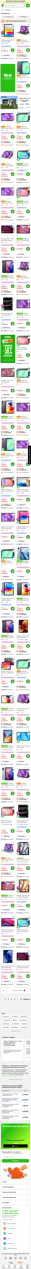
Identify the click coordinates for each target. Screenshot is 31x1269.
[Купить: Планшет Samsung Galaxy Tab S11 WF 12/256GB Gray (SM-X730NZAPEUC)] (28, 355)
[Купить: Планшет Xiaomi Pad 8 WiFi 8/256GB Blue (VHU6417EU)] (13, 976)
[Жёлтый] (7, 37)
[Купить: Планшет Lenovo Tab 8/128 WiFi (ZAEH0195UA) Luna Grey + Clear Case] (28, 249)
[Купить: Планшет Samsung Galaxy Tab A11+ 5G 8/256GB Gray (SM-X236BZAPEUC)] (28, 390)
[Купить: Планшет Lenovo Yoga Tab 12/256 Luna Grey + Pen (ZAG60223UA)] (28, 976)
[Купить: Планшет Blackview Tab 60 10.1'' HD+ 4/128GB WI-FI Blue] (28, 571)
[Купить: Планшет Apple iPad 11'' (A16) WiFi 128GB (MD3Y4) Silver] (13, 50)
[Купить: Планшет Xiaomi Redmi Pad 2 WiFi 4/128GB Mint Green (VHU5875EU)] (13, 793)
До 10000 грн (15, 1023)
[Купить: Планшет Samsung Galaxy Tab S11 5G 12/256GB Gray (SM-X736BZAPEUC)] (13, 831)
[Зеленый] (8, 273)
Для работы (24, 1016)
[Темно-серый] (23, 451)
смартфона (5, 1074)
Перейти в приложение (29, 456)
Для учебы (6, 1027)
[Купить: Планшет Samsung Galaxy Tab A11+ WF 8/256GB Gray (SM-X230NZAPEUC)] (13, 571)
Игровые (15, 1020)
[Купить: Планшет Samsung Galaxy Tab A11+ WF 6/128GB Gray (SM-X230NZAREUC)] (28, 137)
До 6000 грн (23, 1020)
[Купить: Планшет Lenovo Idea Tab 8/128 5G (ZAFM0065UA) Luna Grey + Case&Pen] (28, 719)
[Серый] (7, 199)
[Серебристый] (7, 311)
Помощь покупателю (9, 1192)
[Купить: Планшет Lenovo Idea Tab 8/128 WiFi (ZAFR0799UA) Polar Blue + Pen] (28, 427)
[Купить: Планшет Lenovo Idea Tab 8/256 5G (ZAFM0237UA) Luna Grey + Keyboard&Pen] (28, 286)
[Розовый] (6, 37)
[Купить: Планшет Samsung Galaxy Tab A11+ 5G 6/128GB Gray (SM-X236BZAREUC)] (28, 681)
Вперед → (26, 999)
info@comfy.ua (8, 1219)
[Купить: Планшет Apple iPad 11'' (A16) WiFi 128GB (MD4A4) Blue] (13, 609)
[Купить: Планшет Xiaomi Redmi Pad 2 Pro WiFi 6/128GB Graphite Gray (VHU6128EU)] (13, 427)
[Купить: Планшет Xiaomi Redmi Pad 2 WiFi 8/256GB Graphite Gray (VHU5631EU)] (13, 286)
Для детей (7, 1020)
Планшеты (8, 10)
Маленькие (24, 1023)
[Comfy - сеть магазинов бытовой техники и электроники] (2, 5)
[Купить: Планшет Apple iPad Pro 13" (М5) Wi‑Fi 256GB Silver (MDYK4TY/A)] (28, 831)
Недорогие (6, 1016)
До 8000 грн (6, 1023)
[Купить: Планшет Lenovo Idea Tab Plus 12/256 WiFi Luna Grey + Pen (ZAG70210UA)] (13, 211)
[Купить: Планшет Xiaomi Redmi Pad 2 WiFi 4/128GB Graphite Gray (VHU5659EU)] (13, 646)
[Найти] (28, 5)
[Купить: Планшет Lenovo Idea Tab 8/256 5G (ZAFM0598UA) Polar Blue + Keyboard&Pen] (13, 868)
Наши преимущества (9, 1197)
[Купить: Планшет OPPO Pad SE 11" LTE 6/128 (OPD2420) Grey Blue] (28, 756)
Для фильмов (14, 1027)
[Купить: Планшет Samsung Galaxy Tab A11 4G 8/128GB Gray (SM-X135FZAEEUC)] (13, 464)
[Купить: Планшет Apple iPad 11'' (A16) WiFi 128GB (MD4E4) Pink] (28, 537)
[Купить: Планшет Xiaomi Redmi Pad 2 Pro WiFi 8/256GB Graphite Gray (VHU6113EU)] (28, 609)
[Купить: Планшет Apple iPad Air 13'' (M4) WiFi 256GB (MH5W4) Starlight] (28, 906)
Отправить (15, 1161)
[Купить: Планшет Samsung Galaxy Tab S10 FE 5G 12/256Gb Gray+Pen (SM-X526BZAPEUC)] (28, 940)
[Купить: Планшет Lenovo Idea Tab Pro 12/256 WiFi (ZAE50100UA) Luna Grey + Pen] (28, 324)
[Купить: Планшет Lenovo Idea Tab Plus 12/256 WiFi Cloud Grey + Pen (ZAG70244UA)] (28, 464)
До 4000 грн (15, 1016)
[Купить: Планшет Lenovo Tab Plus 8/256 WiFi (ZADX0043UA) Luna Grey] (13, 390)
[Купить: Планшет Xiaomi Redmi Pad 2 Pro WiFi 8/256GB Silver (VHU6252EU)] (13, 719)
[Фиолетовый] (7, 273)
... (18, 999)
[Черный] (23, 818)
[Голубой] (7, 124)
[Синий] (9, 37)
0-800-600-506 (10, 1213)
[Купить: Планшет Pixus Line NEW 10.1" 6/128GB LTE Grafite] (13, 681)
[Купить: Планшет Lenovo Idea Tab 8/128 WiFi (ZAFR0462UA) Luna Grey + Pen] (13, 174)
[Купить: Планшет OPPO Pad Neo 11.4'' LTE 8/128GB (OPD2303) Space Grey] (28, 500)
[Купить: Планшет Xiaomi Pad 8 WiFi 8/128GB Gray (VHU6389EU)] (28, 646)
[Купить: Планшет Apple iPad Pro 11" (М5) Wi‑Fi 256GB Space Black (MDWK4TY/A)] (13, 324)
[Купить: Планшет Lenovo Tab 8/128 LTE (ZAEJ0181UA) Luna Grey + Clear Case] (13, 906)
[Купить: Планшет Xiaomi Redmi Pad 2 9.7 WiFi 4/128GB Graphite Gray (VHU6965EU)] (13, 756)
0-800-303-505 (10, 1211)
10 (21, 999)
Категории (5, 1202)
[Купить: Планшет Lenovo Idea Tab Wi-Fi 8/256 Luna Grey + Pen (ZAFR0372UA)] (13, 137)
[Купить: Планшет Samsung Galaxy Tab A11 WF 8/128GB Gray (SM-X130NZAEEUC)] (28, 86)
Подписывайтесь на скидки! (11, 1152)
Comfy (4, 1182)
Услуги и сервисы (8, 1187)
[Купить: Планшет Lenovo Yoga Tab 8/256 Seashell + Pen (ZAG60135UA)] (13, 249)
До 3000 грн (24, 1027)
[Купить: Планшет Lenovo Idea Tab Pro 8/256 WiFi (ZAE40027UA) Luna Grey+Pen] (13, 537)
